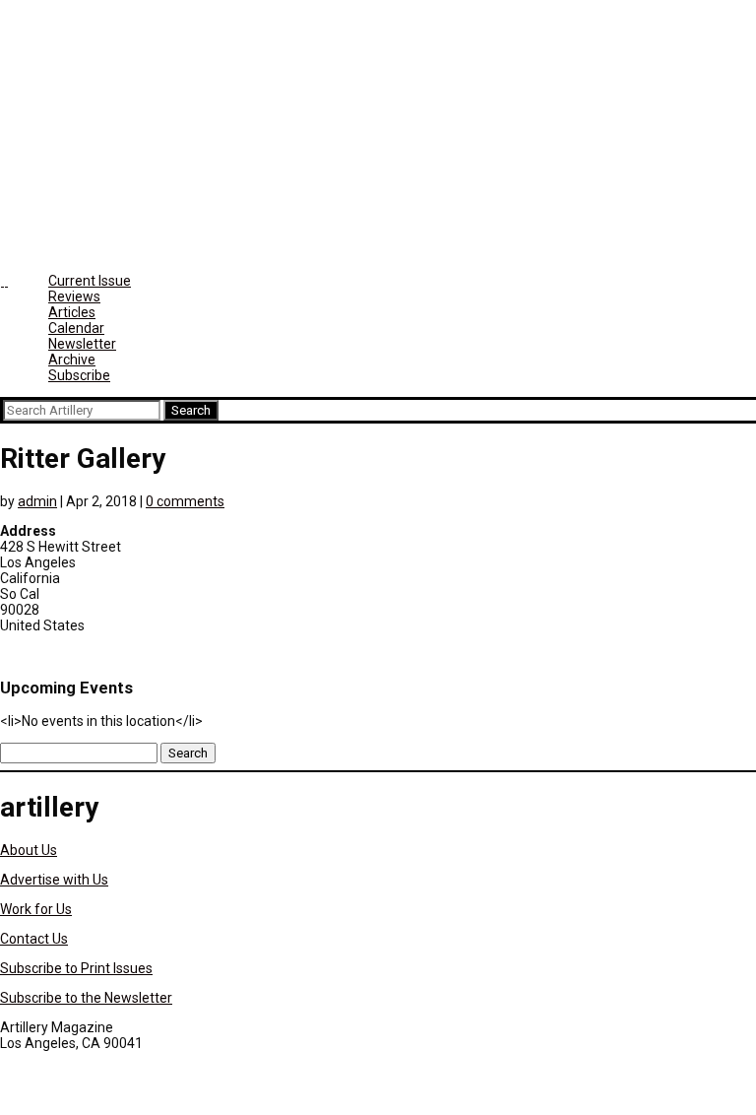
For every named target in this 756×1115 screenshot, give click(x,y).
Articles (71, 312)
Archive (71, 359)
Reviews (74, 296)
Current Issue (89, 281)
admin (37, 501)
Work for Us (36, 909)
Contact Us (34, 939)
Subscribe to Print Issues (76, 968)
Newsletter (82, 344)
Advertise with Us (54, 879)
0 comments (185, 501)
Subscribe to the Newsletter (86, 998)
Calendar (76, 328)
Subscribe (79, 375)
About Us (28, 850)
